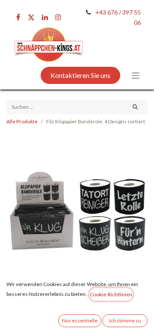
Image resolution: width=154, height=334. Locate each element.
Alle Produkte (22, 121)
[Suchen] (135, 107)
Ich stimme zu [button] (125, 320)
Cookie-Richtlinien (111, 294)
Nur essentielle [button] (80, 320)
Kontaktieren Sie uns (80, 75)
